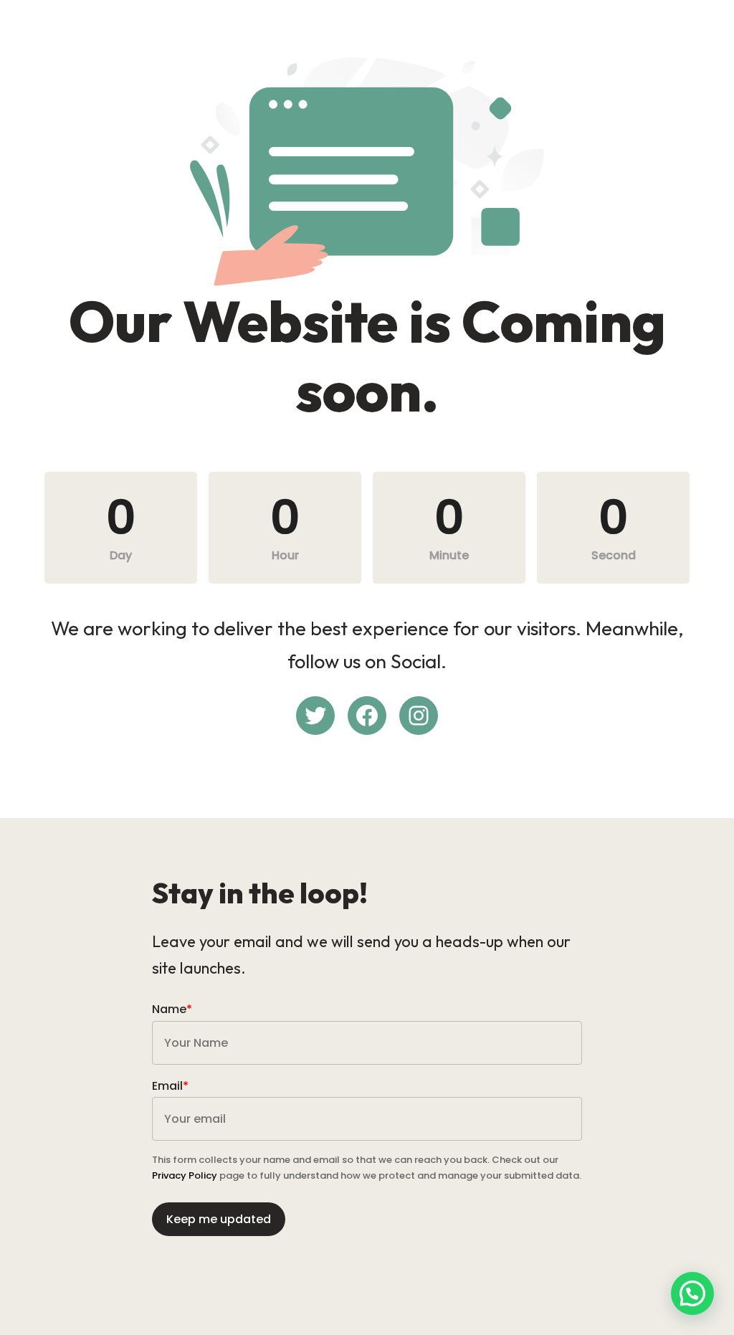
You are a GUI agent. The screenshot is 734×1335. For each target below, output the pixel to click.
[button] (692, 1293)
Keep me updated (218, 1219)
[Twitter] (315, 715)
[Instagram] (418, 715)
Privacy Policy (184, 1175)
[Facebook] (367, 715)
